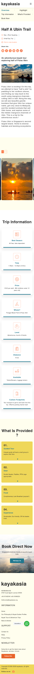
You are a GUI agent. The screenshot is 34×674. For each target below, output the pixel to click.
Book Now (5, 18)
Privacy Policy (5, 638)
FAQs (3, 635)
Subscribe (8, 656)
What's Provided (24, 14)
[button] (2, 151)
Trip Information (7, 14)
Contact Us (4, 631)
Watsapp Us (17, 560)
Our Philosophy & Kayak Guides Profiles (14, 614)
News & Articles (6, 620)
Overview (5, 10)
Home (3, 611)
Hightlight (23, 10)
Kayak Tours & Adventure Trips (11, 617)
